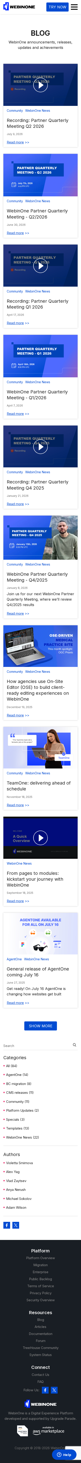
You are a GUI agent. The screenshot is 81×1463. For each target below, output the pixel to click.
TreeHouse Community (40, 1348)
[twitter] (54, 1390)
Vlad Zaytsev (16, 1181)
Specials (15, 1119)
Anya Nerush (16, 1189)
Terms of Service (40, 1286)
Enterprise (40, 1272)
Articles (40, 1327)
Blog (40, 1320)
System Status (40, 1355)
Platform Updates (22, 1110)
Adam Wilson (16, 1207)
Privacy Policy (41, 1293)
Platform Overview (40, 1258)
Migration (40, 1265)
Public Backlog (40, 1279)
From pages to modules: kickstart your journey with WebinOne (35, 879)
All (11, 1066)
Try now (57, 7)
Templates (17, 1128)
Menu (74, 7)
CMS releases (20, 1092)
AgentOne (17, 1075)
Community (17, 1101)
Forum (40, 1341)
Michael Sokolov (19, 1199)
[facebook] (45, 1390)
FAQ (40, 1382)
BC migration (19, 1084)
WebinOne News (22, 1137)
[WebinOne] (19, 9)
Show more (40, 1026)
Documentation (40, 1334)
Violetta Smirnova (19, 1163)
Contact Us (40, 1375)
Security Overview (41, 1300)
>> (18, 142)
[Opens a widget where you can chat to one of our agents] (64, 1455)
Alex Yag (13, 1172)
